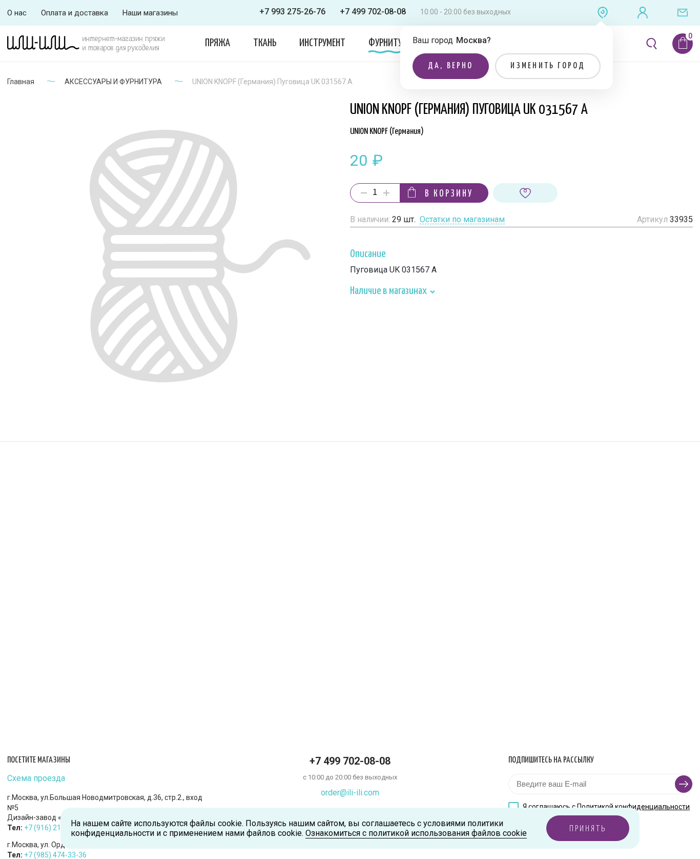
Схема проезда (36, 778)
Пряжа (217, 43)
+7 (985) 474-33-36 (55, 855)
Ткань (264, 43)
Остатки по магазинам (462, 220)
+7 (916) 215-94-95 (55, 828)
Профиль (642, 13)
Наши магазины (150, 12)
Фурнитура (389, 43)
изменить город (548, 66)
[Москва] (602, 13)
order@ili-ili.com (350, 792)
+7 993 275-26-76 (292, 11)
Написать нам (682, 13)
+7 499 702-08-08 (373, 11)
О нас (17, 12)
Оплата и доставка (74, 12)
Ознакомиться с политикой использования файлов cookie (416, 833)
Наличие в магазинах (389, 291)
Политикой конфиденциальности (633, 807)
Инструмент (322, 43)
